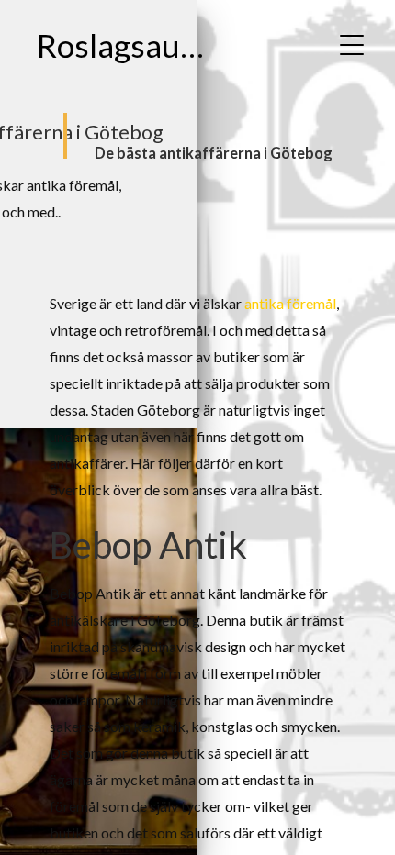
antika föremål (290, 303)
